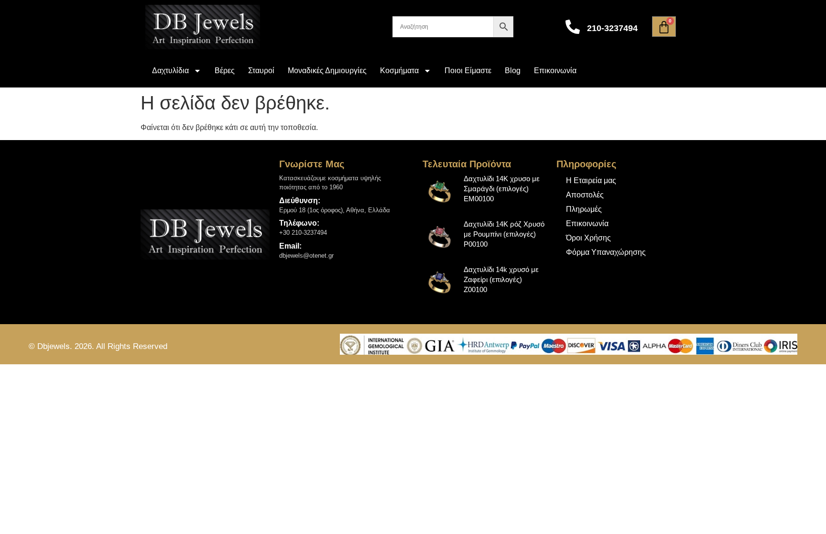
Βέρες (225, 70)
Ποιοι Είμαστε (468, 70)
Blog (513, 70)
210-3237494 (612, 28)
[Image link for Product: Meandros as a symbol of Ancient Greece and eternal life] (440, 191)
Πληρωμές (584, 209)
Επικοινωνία (555, 70)
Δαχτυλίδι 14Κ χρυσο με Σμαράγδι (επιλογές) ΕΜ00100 (502, 188)
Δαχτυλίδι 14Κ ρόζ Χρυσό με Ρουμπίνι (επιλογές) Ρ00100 (504, 234)
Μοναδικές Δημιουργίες (327, 70)
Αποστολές (585, 195)
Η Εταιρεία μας (591, 180)
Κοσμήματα (399, 70)
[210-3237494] (572, 27)
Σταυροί (261, 70)
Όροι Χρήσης (588, 238)
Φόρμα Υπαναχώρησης (606, 252)
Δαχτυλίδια (170, 70)
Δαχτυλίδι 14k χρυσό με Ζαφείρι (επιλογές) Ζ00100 (501, 279)
